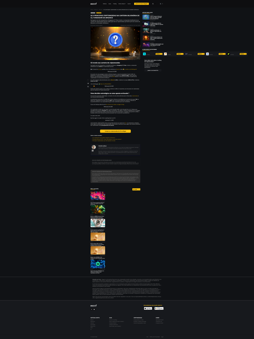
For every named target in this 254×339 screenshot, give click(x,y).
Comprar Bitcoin (112, 323)
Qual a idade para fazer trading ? (116, 321)
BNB (114, 76)
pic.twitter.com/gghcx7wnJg (118, 104)
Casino (129, 3)
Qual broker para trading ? (115, 326)
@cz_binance (109, 104)
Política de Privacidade (155, 336)
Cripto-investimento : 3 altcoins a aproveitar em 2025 (155, 31)
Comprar (152, 15)
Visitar (159, 54)
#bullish (118, 69)
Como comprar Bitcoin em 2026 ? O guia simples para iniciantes (156, 38)
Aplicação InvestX (159, 319)
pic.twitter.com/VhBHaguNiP (130, 69)
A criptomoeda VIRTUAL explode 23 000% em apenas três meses (156, 24)
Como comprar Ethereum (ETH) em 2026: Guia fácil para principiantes (156, 17)
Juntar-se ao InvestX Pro (153, 70)
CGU (147, 336)
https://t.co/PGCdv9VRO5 (105, 84)
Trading (114, 3)
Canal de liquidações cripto (140, 323)
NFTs (92, 327)
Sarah (139, 25)
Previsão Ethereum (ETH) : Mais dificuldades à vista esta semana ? (107, 139)
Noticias (96, 9)
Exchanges (93, 324)
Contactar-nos (159, 321)
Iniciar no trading (113, 319)
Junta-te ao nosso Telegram (141, 3)
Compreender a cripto (138, 319)
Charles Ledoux (99, 25)
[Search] (152, 4)
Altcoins (100, 9)
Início (92, 9)
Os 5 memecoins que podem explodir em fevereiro (104, 137)
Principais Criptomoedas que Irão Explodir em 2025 (104, 140)
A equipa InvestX (159, 323)
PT (155, 3)
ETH (126, 123)
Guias (110, 3)
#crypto (100, 69)
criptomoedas (135, 95)
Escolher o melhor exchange (140, 321)
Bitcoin (112, 80)
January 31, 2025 (109, 120)
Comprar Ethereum (113, 324)
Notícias (105, 3)
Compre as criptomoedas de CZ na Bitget (115, 131)
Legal (162, 336)
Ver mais (136, 189)
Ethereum (93, 321)
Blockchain (93, 326)
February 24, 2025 (112, 71)
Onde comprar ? (122, 3)
